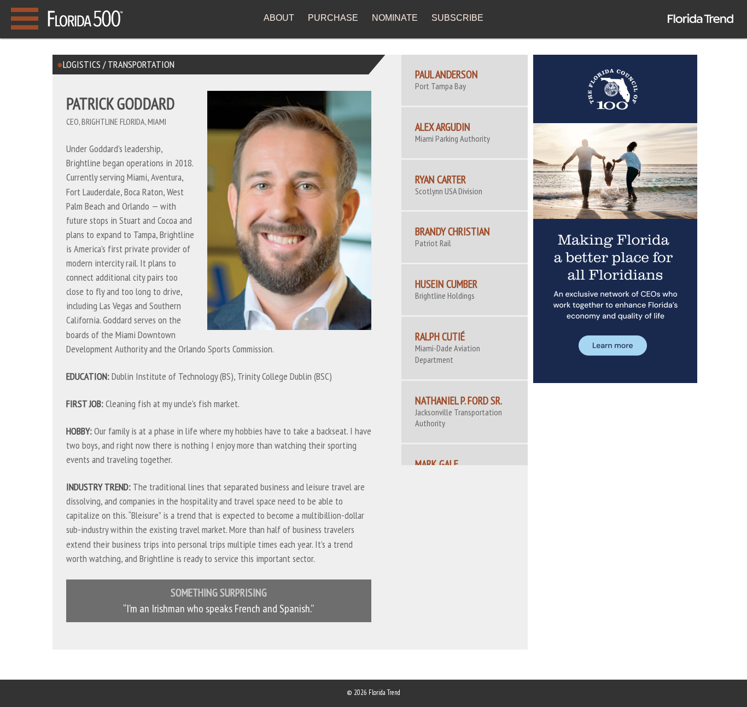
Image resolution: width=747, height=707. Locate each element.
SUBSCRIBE (457, 17)
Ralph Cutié (440, 336)
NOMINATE (395, 17)
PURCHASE (333, 17)
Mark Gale (436, 464)
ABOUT (279, 17)
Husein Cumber (446, 284)
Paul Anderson (446, 74)
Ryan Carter (440, 179)
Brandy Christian (452, 231)
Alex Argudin (442, 127)
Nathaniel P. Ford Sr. (458, 400)
